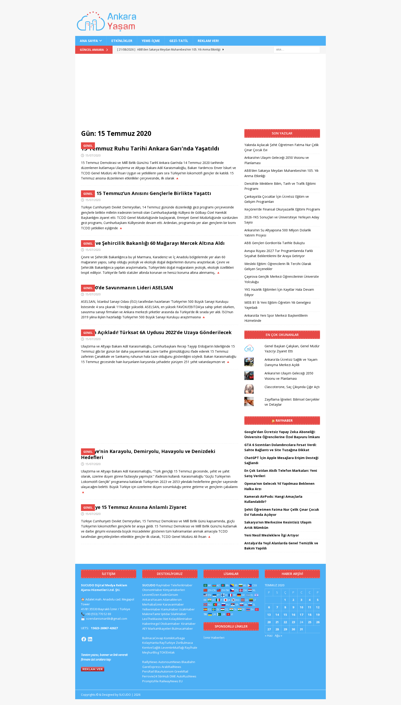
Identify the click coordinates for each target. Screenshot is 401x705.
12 (317, 607)
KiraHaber (188, 624)
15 (285, 614)
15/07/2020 (92, 155)
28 (277, 629)
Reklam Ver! (208, 40)
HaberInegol (151, 624)
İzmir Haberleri (214, 637)
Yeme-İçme (151, 40)
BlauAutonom (164, 671)
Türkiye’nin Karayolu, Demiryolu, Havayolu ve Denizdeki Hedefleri (148, 454)
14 (277, 614)
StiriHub (163, 676)
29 (285, 629)
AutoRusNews (186, 676)
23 (293, 622)
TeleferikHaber (181, 585)
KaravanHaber (173, 604)
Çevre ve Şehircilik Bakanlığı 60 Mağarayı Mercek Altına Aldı (153, 243)
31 (301, 629)
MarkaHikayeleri (159, 628)
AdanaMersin (172, 599)
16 (293, 614)
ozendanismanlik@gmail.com (106, 618)
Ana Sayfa (89, 40)
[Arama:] (297, 49)
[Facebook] (84, 639)
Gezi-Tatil (178, 40)
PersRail (148, 671)
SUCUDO (148, 585)
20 (269, 622)
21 (277, 622)
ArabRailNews (171, 667)
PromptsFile (150, 681)
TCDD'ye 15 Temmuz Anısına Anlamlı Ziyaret (134, 507)
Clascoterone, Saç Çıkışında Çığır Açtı (292, 387)
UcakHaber (187, 609)
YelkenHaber (151, 609)
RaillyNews (150, 662)
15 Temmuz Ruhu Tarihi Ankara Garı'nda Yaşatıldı (150, 148)
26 (317, 622)
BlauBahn (188, 662)
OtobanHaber (170, 624)
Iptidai (165, 614)
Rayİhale (191, 647)
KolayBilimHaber (180, 619)
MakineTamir (151, 614)
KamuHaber (169, 609)
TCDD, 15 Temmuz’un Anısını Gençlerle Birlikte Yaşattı (146, 193)
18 (309, 614)
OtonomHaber (152, 590)
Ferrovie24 (149, 676)
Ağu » (278, 635)
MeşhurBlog (150, 652)
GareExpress (151, 667)
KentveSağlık (151, 647)
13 (269, 614)
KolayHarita (150, 643)
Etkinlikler (121, 40)
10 (301, 607)
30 (293, 629)
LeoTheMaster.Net (155, 619)
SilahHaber (178, 614)
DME (173, 676)
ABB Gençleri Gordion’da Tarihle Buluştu (274, 243)
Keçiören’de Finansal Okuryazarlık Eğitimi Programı (282, 209)
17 (301, 614)
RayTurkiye (167, 643)
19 (317, 614)
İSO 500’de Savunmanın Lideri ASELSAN (127, 287)
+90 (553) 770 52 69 (98, 614)
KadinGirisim (169, 595)
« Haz (269, 635)
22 (285, 622)
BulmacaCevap (152, 638)
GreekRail (181, 671)
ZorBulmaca (184, 643)
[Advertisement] (200, 94)
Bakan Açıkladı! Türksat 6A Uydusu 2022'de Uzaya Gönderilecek (156, 332)
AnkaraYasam (152, 599)
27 (269, 629)
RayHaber (284, 420)
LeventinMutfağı (172, 647)
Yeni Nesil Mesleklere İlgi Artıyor (271, 535)
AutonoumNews (169, 662)
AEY (144, 628)
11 (309, 607)
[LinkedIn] (90, 639)
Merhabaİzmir (152, 604)
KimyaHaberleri (174, 590)
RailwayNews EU (171, 681)
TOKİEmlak (167, 652)
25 (309, 622)
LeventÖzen (150, 595)
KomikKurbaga (174, 638)
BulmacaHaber (182, 628)
